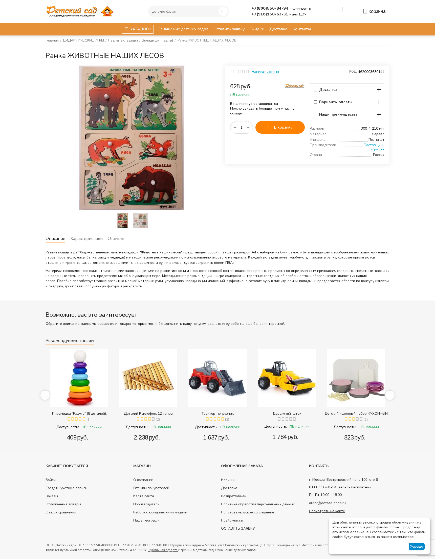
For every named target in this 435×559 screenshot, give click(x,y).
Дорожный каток (287, 413)
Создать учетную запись (66, 488)
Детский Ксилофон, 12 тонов (148, 413)
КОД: (353, 71)
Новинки (228, 479)
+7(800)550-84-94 (270, 8)
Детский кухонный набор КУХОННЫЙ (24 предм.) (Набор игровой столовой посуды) (356, 413)
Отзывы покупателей (151, 488)
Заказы (52, 496)
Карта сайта (143, 496)
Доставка (229, 488)
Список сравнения (61, 512)
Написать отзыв (265, 72)
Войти (51, 479)
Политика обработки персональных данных (258, 504)
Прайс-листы (232, 520)
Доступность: (67, 427)
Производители (146, 504)
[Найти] (223, 11)
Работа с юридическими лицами (160, 512)
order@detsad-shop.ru (327, 503)
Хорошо (416, 546)
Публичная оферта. (163, 550)
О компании (143, 479)
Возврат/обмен (233, 496)
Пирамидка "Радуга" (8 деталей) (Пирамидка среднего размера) (79, 413)
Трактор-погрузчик (218, 413)
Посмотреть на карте (327, 511)
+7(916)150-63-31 (270, 14)
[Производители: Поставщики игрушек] (295, 85)
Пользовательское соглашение (247, 512)
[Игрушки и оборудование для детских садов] (81, 11)
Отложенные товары (63, 504)
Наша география (147, 520)
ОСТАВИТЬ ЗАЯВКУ (238, 528)
